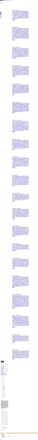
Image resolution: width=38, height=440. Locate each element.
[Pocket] (1, 17)
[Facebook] (1, 15)
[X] (1, 13)
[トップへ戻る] (0, 439)
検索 (2, 361)
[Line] (1, 12)
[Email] (1, 16)
